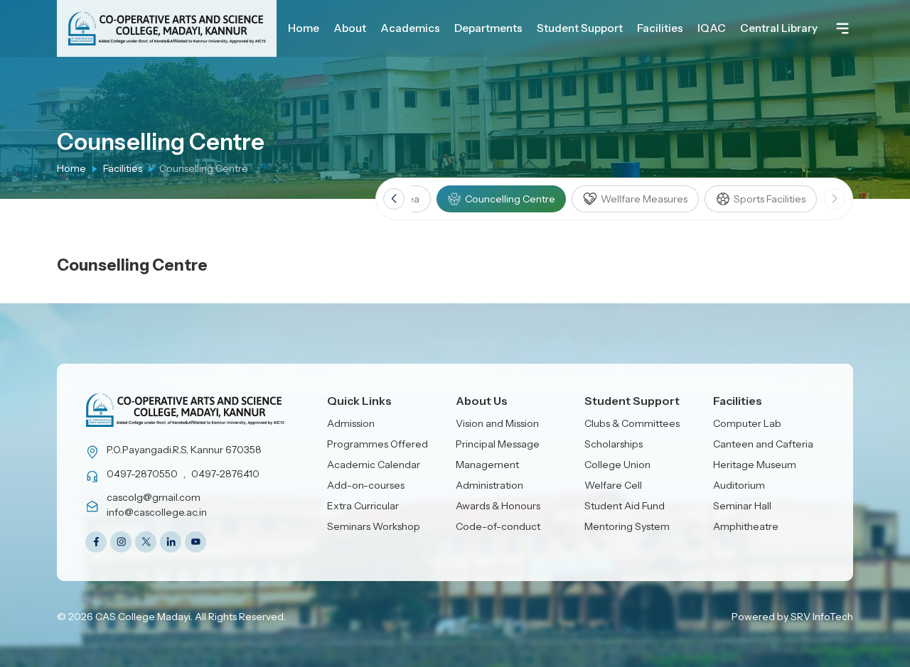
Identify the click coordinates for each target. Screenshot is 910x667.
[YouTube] (195, 542)
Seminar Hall (742, 505)
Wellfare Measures (644, 198)
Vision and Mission (497, 423)
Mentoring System (627, 526)
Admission (351, 423)
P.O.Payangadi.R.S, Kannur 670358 (184, 449)
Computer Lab (747, 423)
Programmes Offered (377, 444)
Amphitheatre (745, 526)
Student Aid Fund (624, 505)
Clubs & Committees (632, 423)
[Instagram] (121, 542)
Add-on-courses (366, 485)
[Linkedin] (170, 542)
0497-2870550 (142, 473)
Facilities (122, 168)
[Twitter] (145, 542)
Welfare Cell (613, 485)
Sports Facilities (769, 198)
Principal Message (498, 444)
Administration (489, 485)
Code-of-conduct (498, 526)
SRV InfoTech (822, 616)
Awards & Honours (498, 505)
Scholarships (613, 444)
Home (71, 168)
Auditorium (739, 485)
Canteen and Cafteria (763, 444)
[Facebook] (96, 542)
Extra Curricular (363, 505)
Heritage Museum (754, 464)
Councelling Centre (510, 198)
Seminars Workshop (373, 526)
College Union (617, 464)
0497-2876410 (225, 473)
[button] (394, 199)
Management (487, 464)
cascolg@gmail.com (153, 497)
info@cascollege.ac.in (157, 512)
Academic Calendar (373, 464)
